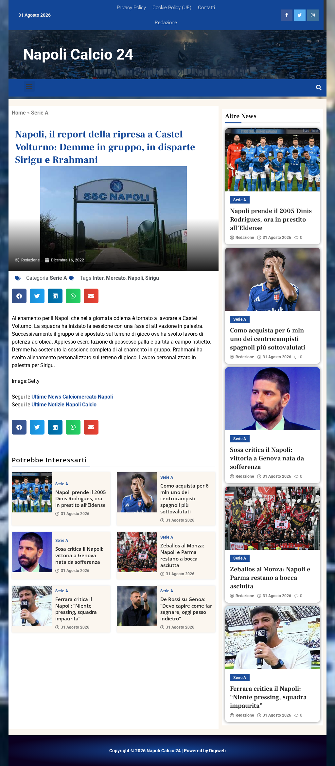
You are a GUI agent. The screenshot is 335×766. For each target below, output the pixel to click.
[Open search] (319, 87)
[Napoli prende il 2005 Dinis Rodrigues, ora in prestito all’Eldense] (32, 492)
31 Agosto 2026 (75, 514)
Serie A (39, 113)
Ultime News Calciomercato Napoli (72, 397)
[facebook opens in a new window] (286, 15)
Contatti (206, 7)
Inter (98, 278)
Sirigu (152, 278)
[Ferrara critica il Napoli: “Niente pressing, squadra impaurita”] (32, 606)
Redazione (166, 23)
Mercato (116, 278)
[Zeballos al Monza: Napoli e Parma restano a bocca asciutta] (137, 552)
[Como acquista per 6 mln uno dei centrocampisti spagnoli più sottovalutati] (137, 492)
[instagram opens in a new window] (313, 15)
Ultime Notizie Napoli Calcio (64, 404)
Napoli (135, 278)
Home (19, 113)
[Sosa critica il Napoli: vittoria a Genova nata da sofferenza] (32, 552)
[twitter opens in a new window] (300, 15)
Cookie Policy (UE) (171, 7)
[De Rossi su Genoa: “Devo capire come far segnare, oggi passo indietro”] (137, 606)
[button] (29, 86)
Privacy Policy (131, 7)
